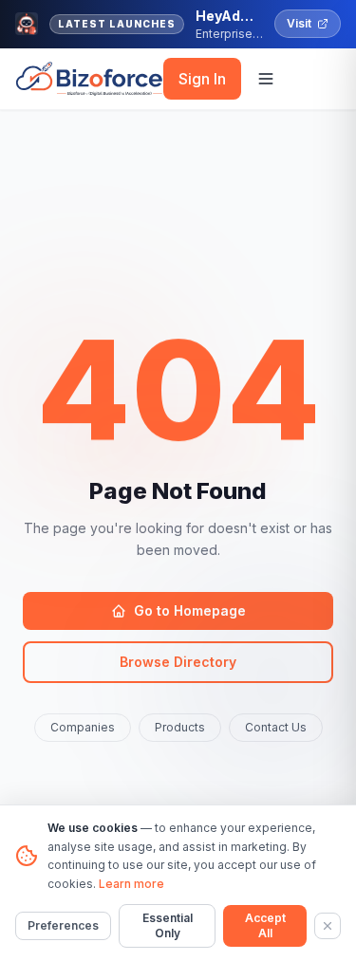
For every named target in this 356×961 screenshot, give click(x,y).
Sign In (202, 78)
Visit (299, 23)
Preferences (63, 925)
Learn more (131, 884)
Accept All (265, 925)
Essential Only (167, 925)
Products (180, 727)
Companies (82, 727)
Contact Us (276, 727)
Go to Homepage (190, 610)
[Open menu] (266, 79)
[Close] (327, 926)
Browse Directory (178, 662)
